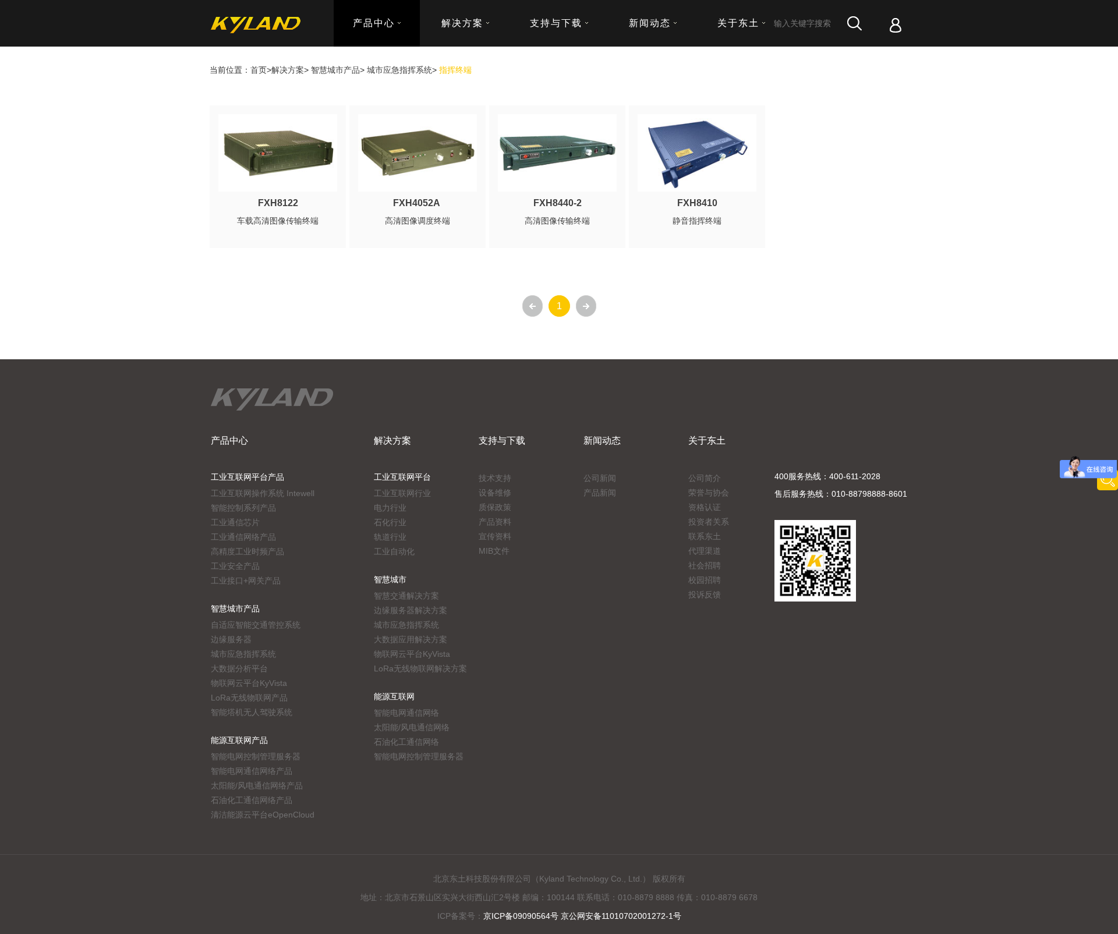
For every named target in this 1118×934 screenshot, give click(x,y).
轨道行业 (390, 537)
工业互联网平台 (402, 477)
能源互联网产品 (239, 740)
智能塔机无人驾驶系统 (251, 712)
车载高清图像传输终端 (278, 220)
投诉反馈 (704, 594)
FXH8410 (697, 203)
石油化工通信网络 (406, 742)
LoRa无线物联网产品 (249, 697)
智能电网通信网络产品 (251, 771)
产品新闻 (599, 492)
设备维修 (495, 492)
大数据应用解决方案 (410, 639)
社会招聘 (704, 565)
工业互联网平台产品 (247, 477)
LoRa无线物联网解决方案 (420, 668)
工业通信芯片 (235, 522)
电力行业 (390, 507)
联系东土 (704, 536)
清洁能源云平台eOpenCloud (262, 814)
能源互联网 (394, 696)
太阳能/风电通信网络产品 (257, 785)
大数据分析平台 (239, 668)
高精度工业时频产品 (247, 551)
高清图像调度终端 (417, 220)
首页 (258, 70)
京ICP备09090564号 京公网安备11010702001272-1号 (582, 916)
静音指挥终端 (697, 220)
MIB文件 (494, 551)
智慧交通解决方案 (406, 595)
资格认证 (704, 507)
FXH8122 (278, 203)
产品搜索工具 (1107, 479)
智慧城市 (390, 579)
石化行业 (390, 522)
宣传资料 (495, 536)
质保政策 (495, 507)
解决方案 (287, 70)
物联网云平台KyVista (249, 683)
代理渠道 (704, 551)
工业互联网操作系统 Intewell (262, 493)
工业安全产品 (235, 566)
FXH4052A (418, 203)
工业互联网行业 (402, 493)
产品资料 (495, 521)
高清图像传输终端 (557, 220)
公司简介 (704, 478)
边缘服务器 (231, 639)
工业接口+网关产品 (246, 580)
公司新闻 (599, 478)
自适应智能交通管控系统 (255, 624)
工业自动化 (394, 551)
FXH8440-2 (557, 203)
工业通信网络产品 (243, 537)
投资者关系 (708, 521)
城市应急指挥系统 (399, 70)
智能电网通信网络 (406, 712)
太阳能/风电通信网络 (412, 727)
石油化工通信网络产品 (251, 800)
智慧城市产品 (335, 70)
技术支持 (495, 478)
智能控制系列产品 (243, 507)
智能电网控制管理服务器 (255, 756)
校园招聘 (704, 580)
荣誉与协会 (708, 492)
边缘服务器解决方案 (410, 610)
